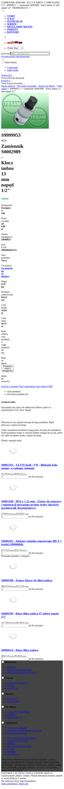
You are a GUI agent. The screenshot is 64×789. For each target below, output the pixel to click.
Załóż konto (12, 70)
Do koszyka (37, 476)
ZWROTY (12, 699)
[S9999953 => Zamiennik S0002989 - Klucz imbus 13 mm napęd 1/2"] (25, 128)
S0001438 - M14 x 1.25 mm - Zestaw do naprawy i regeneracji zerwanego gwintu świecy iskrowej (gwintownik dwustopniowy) (31, 504)
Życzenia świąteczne (17, 733)
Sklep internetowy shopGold (14, 783)
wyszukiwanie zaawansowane (15, 56)
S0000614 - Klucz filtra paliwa (19, 650)
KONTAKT (13, 688)
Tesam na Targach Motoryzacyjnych (24, 730)
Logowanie (12, 67)
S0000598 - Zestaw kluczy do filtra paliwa (26, 580)
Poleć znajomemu (27, 386)
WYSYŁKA (13, 701)
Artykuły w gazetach (17, 728)
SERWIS (11, 667)
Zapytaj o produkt (9, 386)
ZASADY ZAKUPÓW (18, 712)
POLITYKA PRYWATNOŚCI (22, 672)
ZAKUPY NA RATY (17, 683)
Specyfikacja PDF (44, 386)
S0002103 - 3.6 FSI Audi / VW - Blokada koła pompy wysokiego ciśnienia (29, 466)
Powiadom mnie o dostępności (7, 368)
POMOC (11, 714)
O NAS (10, 685)
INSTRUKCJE (14, 717)
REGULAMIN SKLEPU (19, 670)
